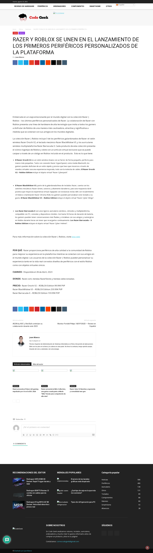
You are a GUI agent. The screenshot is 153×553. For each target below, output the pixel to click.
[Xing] (57, 353)
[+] (57, 435)
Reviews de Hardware (24, 6)
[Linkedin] (40, 353)
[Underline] (30, 435)
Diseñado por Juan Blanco (23, 551)
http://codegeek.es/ (34, 341)
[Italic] (27, 435)
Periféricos (43, 6)
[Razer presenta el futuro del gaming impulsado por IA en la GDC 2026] (26, 378)
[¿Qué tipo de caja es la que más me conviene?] (63, 493)
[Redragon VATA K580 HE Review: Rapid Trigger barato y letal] (19, 482)
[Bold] (23, 435)
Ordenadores (59, 6)
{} (53, 435)
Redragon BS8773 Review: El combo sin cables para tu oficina (38, 493)
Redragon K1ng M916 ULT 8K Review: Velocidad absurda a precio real (38, 504)
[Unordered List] (40, 435)
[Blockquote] (43, 435)
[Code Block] (47, 435)
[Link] (50, 435)
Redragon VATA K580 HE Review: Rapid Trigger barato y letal (38, 481)
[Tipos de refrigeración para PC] (63, 505)
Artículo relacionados (22, 364)
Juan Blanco (20, 57)
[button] (137, 6)
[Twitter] (134, 1)
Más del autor (38, 364)
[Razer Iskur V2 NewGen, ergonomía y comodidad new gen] (83, 378)
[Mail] (130, 1)
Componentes (77, 6)
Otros (109, 6)
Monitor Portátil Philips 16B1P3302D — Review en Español (76, 325)
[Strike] (33, 435)
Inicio (14, 29)
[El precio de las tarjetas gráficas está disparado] (63, 482)
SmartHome (95, 6)
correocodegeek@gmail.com (68, 541)
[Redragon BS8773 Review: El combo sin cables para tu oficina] (19, 493)
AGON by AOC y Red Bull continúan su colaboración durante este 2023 (27, 325)
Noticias (28, 29)
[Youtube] (138, 1)
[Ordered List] (37, 435)
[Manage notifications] (147, 548)
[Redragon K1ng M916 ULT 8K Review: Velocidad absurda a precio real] (19, 505)
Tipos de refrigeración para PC (83, 502)
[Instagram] (36, 353)
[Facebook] (31, 353)
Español (121, 5)
